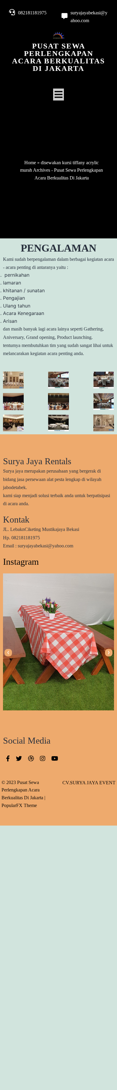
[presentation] (8, 652)
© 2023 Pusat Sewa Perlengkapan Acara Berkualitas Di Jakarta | (23, 790)
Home (30, 162)
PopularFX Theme (19, 805)
